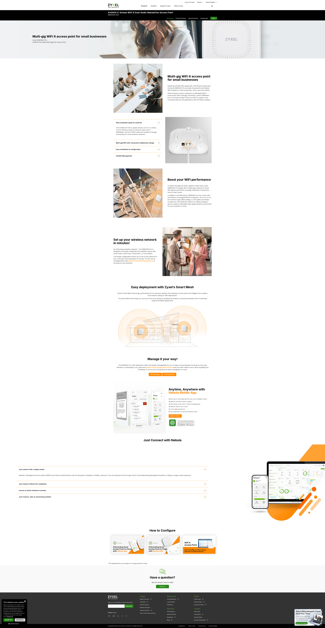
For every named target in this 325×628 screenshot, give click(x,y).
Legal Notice (181, 626)
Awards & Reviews (171, 614)
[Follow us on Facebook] (109, 616)
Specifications (193, 18)
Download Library (144, 604)
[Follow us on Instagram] (126, 616)
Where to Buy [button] (178, 6)
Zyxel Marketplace (171, 599)
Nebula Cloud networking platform (140, 261)
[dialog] (14, 612)
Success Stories (198, 617)
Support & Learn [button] (165, 6)
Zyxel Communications (199, 620)
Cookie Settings (212, 626)
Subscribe (129, 606)
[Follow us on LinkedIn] (118, 616)
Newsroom (170, 609)
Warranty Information (145, 607)
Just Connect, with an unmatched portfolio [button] (35, 497)
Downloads (204, 18)
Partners (199, 2)
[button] (14, 624)
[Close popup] (322, 610)
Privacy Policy (202, 626)
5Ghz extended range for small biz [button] (129, 123)
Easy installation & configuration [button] (128, 149)
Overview (170, 18)
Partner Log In (197, 599)
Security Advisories (145, 610)
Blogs (168, 620)
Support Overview (144, 599)
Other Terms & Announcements (147, 613)
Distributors (170, 604)
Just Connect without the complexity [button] (33, 484)
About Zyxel (197, 611)
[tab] (137, 122)
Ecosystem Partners (199, 604)
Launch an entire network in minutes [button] (32, 490)
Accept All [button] (8, 619)
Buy (213, 18)
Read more (10, 616)
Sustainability (197, 614)
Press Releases (171, 611)
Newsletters (170, 617)
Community (143, 602)
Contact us (162, 586)
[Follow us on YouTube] (114, 616)
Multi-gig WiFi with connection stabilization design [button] (135, 143)
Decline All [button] (20, 619)
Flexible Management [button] (124, 156)
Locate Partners (171, 602)
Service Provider (189, 2)
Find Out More (169, 374)
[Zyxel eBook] (308, 617)
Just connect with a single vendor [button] (31, 469)
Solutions (154, 6)
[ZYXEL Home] (113, 6)
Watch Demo (155, 374)
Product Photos (181, 18)
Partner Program (198, 602)
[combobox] (25, 601)
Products (144, 6)
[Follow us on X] (122, 616)
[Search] (212, 6)
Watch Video (175, 416)
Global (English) (210, 2)
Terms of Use (191, 626)
